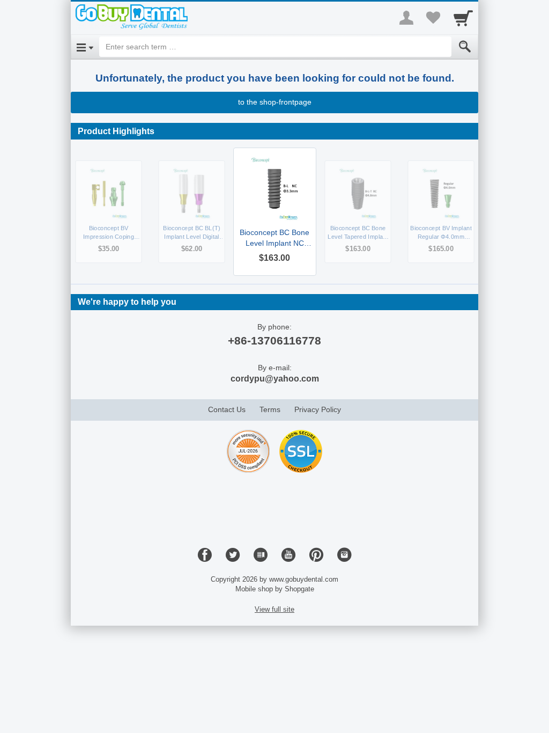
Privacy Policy (317, 409)
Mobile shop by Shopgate (274, 589)
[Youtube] (288, 555)
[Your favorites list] (433, 17)
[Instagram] (344, 555)
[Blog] (260, 555)
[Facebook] (205, 555)
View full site (274, 609)
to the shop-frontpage (274, 102)
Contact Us (227, 409)
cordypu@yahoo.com (275, 378)
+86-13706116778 (274, 340)
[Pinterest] (316, 555)
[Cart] (463, 17)
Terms (269, 409)
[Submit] (465, 47)
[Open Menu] (85, 46)
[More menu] (406, 17)
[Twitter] (233, 555)
